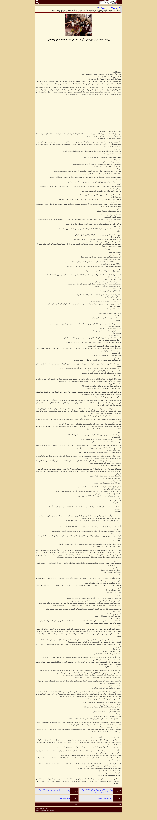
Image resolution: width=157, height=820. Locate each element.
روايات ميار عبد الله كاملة (105, 798)
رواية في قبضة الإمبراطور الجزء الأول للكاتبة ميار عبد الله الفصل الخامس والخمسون (97, 791)
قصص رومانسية (65, 798)
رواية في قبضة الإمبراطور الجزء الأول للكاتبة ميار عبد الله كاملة (54, 791)
